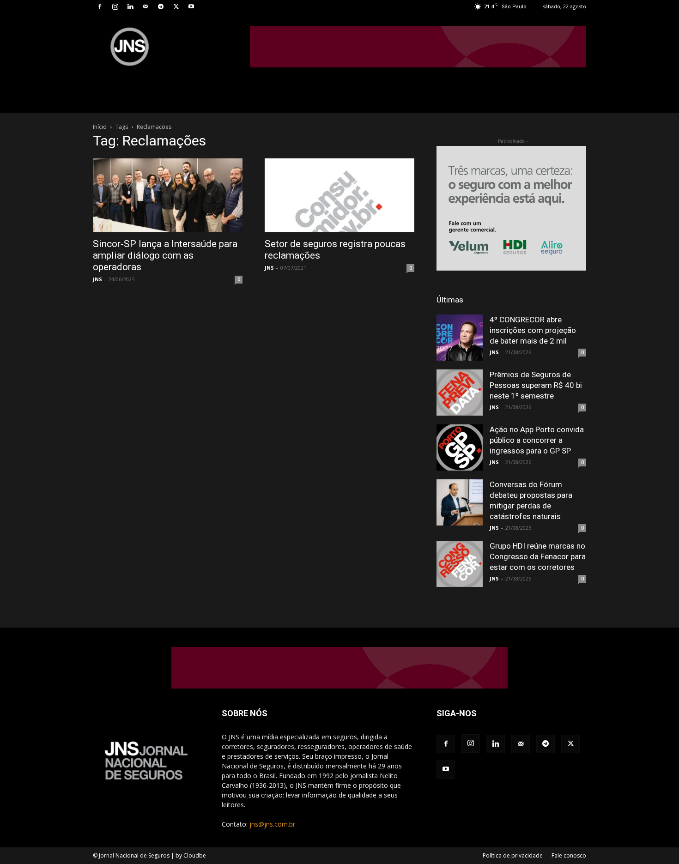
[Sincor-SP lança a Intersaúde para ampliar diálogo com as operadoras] (167, 195)
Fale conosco (569, 855)
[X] (176, 6)
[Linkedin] (130, 6)
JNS (97, 279)
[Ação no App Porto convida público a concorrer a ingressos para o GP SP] (459, 447)
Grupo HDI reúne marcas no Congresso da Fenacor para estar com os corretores (538, 556)
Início (100, 127)
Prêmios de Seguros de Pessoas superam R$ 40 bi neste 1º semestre (536, 385)
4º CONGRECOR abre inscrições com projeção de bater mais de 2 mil (533, 330)
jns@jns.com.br (272, 824)
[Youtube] (191, 6)
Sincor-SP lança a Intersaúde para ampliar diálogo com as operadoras (165, 255)
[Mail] (145, 6)
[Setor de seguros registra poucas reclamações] (339, 195)
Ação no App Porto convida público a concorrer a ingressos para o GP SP (537, 440)
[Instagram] (115, 6)
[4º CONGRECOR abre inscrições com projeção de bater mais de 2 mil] (459, 337)
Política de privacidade (513, 855)
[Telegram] (161, 6)
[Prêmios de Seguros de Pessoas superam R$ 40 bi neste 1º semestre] (459, 392)
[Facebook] (100, 6)
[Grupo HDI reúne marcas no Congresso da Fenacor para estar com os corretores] (459, 564)
